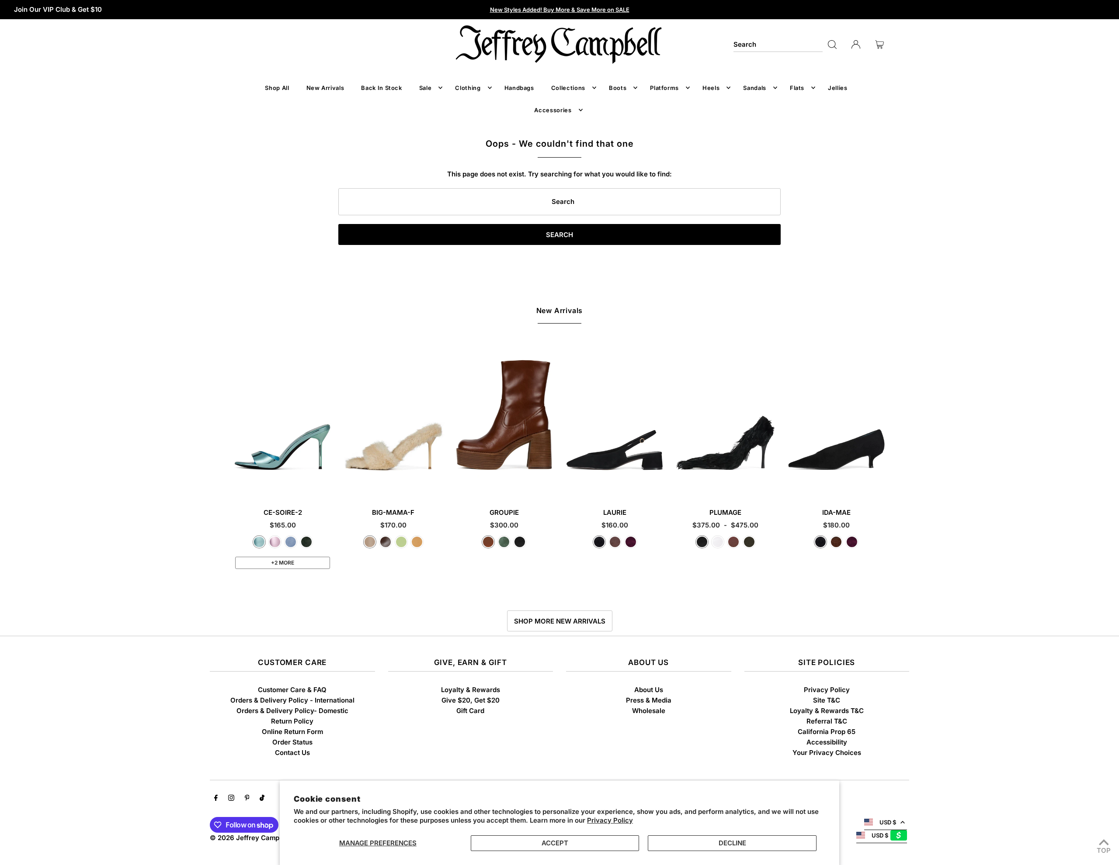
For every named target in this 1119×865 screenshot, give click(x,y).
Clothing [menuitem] (467, 87)
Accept (555, 843)
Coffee (385, 542)
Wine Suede (631, 542)
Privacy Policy (610, 820)
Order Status (292, 742)
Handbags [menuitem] (519, 87)
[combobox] (778, 44)
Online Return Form (292, 731)
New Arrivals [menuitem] (325, 87)
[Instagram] (231, 798)
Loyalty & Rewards (470, 690)
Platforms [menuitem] (664, 87)
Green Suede (306, 542)
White (718, 542)
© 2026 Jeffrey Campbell (250, 838)
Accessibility (826, 742)
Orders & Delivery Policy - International (292, 700)
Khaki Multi (749, 542)
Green (504, 542)
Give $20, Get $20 (470, 700)
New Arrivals (559, 310)
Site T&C (826, 700)
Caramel (488, 542)
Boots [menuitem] (617, 87)
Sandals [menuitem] (754, 87)
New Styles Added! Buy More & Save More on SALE (559, 9)
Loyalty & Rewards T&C (827, 710)
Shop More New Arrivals (559, 621)
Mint (401, 542)
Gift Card (470, 710)
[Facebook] (216, 798)
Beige (370, 542)
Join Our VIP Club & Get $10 (58, 9)
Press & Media (648, 700)
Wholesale (648, 710)
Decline (732, 843)
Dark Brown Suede (836, 542)
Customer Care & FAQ (292, 690)
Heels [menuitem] (710, 87)
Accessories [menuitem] (552, 110)
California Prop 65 (826, 731)
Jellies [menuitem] (838, 87)
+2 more (282, 562)
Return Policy (292, 721)
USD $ (887, 822)
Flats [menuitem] (797, 87)
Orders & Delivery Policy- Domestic (292, 710)
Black (520, 542)
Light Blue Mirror (259, 542)
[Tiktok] (262, 798)
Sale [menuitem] (425, 87)
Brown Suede (615, 542)
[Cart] (879, 44)
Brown (733, 542)
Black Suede (599, 542)
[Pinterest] (247, 798)
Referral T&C (826, 721)
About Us (648, 690)
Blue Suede (291, 542)
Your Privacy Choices (826, 752)
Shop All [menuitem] (277, 87)
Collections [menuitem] (568, 87)
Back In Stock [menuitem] (381, 87)
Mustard (417, 542)
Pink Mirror (275, 542)
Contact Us (292, 752)
